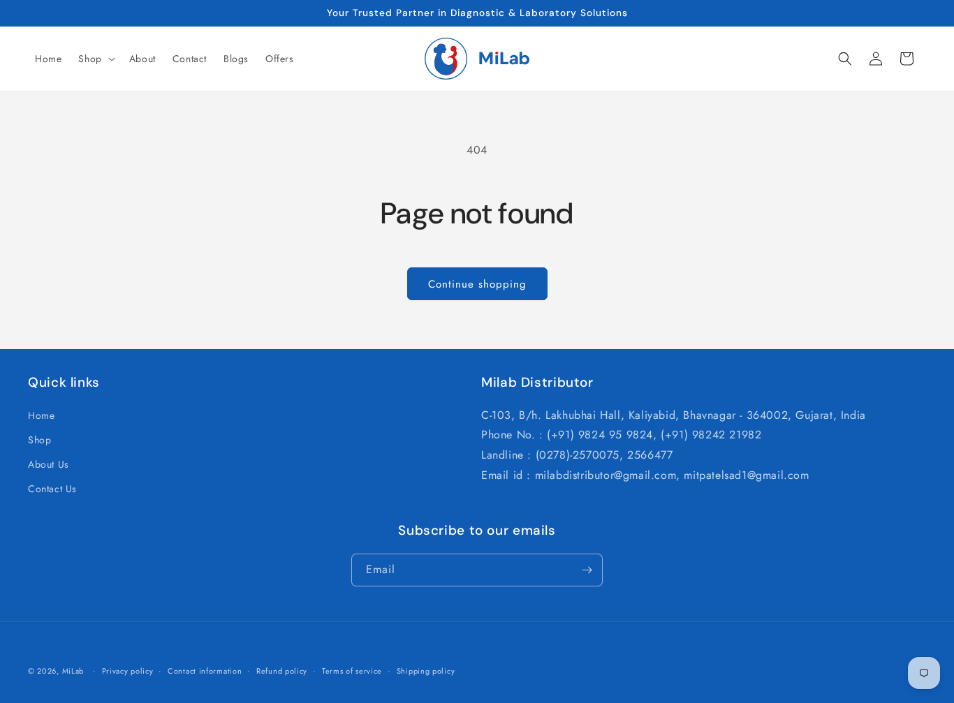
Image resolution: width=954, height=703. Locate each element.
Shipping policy (426, 670)
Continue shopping (477, 284)
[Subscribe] (586, 570)
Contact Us (52, 489)
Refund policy (281, 670)
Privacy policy (128, 670)
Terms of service (352, 670)
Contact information (205, 670)
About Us (48, 464)
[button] (95, 58)
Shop (39, 440)
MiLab (73, 670)
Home (41, 415)
